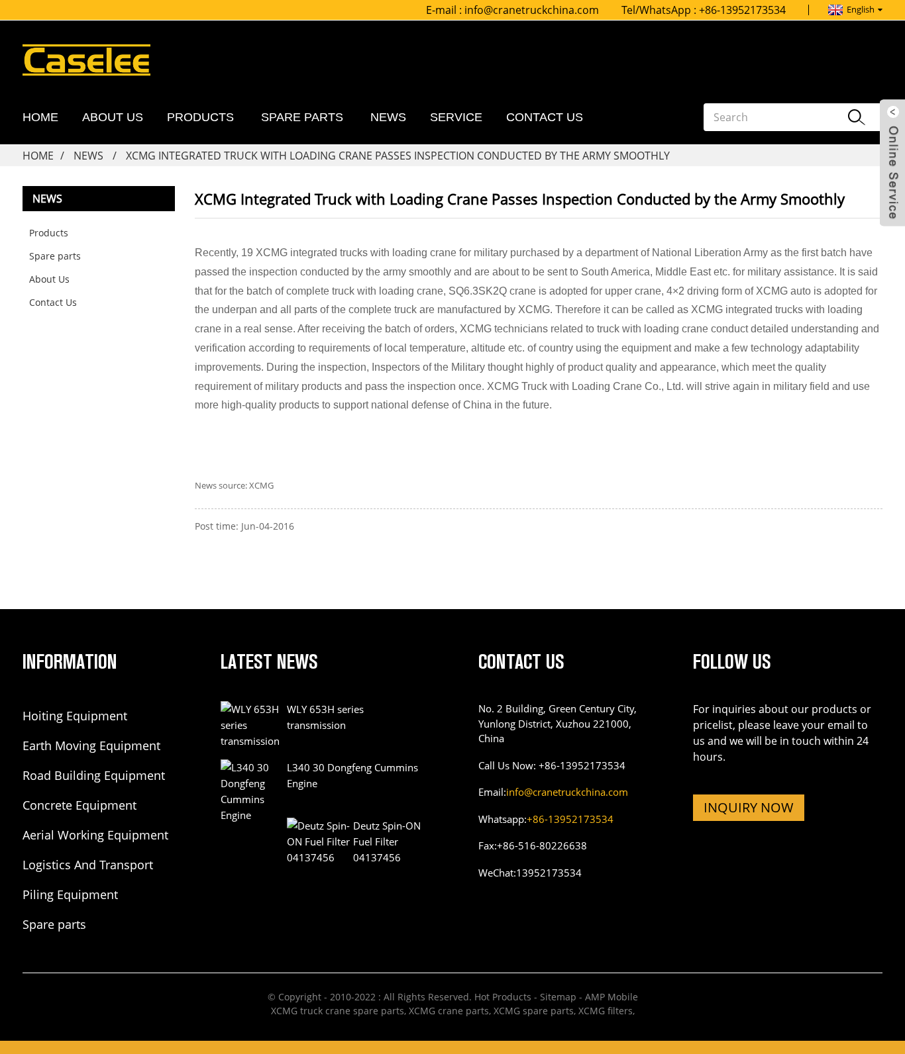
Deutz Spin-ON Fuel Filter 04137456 (387, 841)
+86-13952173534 (570, 819)
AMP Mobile (611, 996)
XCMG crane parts (449, 1010)
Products (200, 117)
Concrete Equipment (79, 805)
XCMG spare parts (534, 1010)
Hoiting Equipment (75, 716)
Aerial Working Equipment (95, 835)
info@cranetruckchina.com (531, 10)
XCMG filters (605, 1010)
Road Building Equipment (94, 775)
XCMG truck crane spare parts (337, 1010)
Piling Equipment (70, 894)
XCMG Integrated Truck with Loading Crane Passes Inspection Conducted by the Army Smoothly (398, 155)
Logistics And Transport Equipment (88, 865)
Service (456, 117)
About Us (112, 117)
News (388, 117)
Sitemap (558, 996)
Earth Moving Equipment (91, 745)
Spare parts (302, 117)
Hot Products (502, 996)
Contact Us (544, 117)
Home (40, 117)
